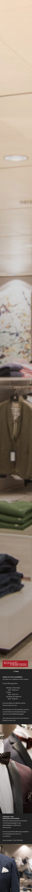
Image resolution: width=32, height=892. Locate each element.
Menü (17, 671)
